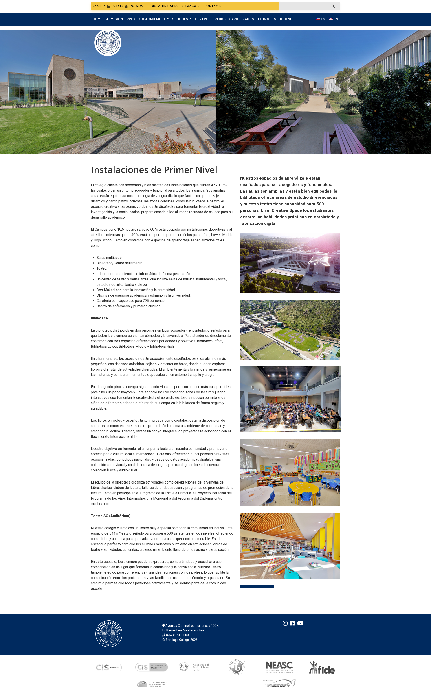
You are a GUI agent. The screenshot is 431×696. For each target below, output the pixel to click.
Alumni (264, 19)
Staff (119, 6)
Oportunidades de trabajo (176, 6)
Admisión (114, 19)
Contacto (214, 6)
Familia (100, 6)
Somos (137, 6)
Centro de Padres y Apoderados (224, 19)
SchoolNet (284, 19)
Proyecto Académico (146, 19)
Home (98, 19)
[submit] (333, 6)
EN (335, 19)
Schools (180, 19)
